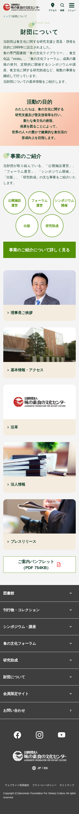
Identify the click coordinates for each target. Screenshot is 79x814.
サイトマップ (67, 785)
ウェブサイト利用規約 (17, 785)
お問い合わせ (14, 710)
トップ (7, 16)
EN (46, 768)
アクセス (53, 10)
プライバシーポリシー (44, 785)
